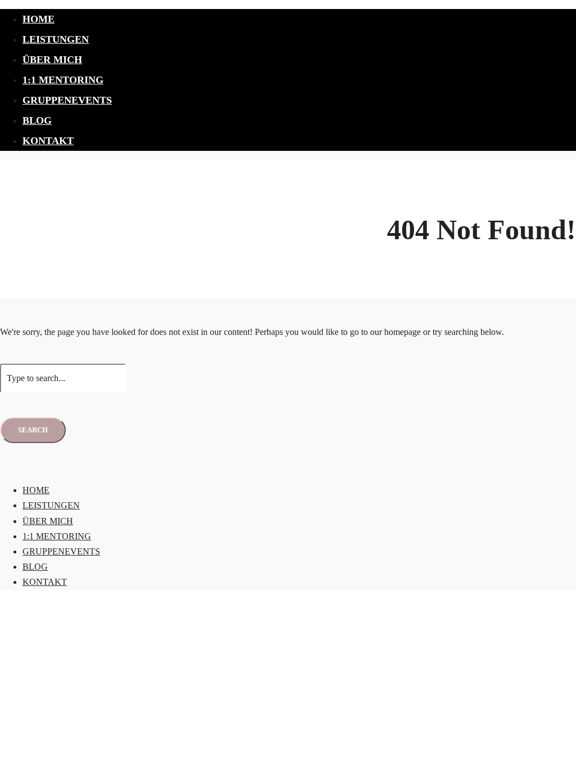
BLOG (37, 120)
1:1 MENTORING (63, 80)
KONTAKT (48, 140)
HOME (38, 19)
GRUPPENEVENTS (67, 100)
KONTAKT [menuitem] (44, 582)
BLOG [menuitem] (35, 566)
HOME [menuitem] (36, 490)
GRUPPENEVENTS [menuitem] (61, 551)
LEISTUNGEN (55, 39)
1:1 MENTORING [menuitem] (56, 536)
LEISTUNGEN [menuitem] (51, 505)
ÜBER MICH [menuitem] (47, 521)
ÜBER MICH (52, 59)
